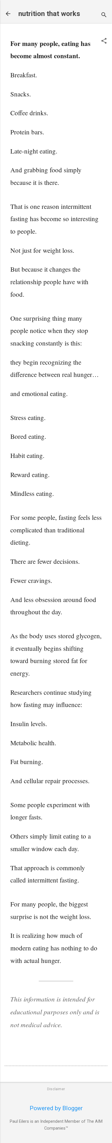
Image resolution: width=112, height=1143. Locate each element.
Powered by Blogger (56, 1108)
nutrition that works (49, 14)
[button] (104, 41)
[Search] (104, 15)
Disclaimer (56, 1089)
